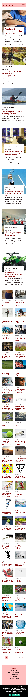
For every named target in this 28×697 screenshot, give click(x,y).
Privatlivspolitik (16, 694)
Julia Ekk (10, 66)
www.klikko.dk (15, 678)
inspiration (5, 69)
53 (20, 657)
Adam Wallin (8, 44)
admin (13, 187)
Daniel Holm (11, 107)
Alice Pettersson (16, 146)
